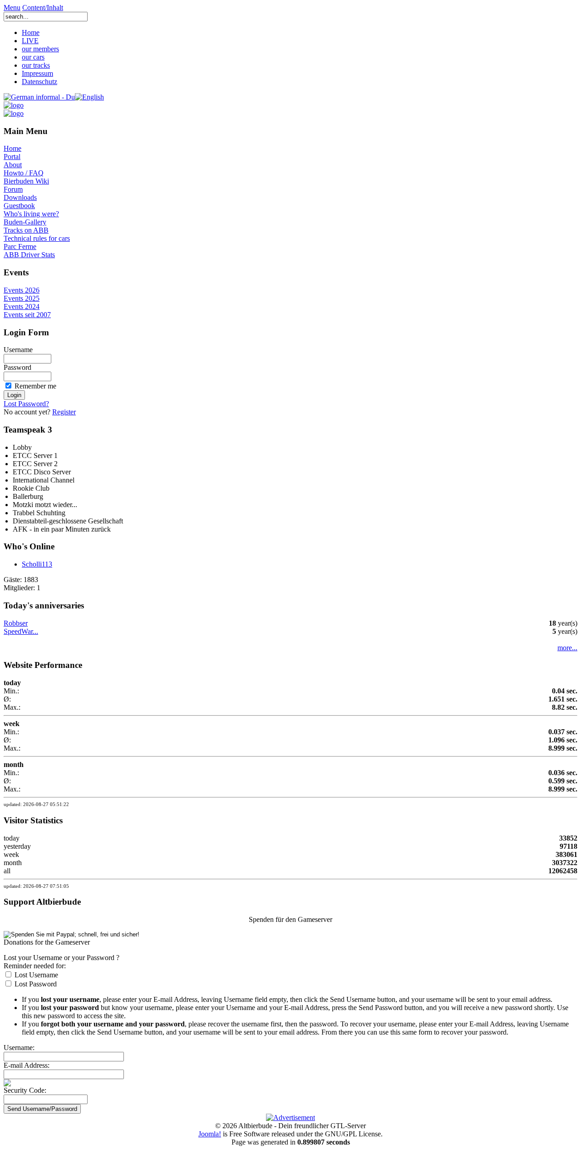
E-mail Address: (26, 1065)
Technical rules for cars (37, 238)
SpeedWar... (21, 631)
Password (17, 367)
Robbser (16, 623)
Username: (19, 1047)
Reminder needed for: (35, 966)
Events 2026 (21, 290)
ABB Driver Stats (29, 255)
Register (64, 412)
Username (18, 349)
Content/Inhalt (42, 7)
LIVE (30, 41)
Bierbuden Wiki (26, 181)
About (13, 165)
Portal (12, 156)
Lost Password (36, 984)
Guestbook (19, 205)
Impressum (37, 73)
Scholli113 (37, 564)
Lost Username (36, 975)
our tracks (36, 65)
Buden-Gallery (25, 222)
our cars (33, 57)
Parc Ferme (20, 246)
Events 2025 (21, 298)
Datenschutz (39, 81)
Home (30, 32)
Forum (13, 189)
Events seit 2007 (27, 315)
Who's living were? (31, 214)
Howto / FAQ (24, 173)
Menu (12, 7)
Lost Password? (26, 404)
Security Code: (25, 1090)
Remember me (35, 386)
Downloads (20, 197)
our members (40, 49)
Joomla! (209, 1134)
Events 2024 (21, 306)
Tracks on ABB (26, 230)
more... (567, 648)
